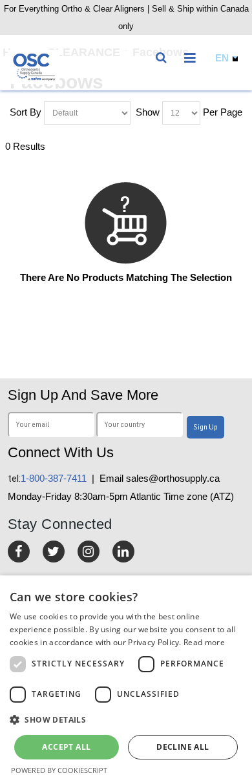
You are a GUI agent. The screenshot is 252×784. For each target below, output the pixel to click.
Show (148, 112)
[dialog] (126, 679)
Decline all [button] (182, 746)
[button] (126, 720)
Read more (204, 642)
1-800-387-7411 (47, 478)
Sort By (25, 112)
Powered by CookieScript (59, 770)
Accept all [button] (66, 746)
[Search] (163, 55)
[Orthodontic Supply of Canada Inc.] (33, 67)
